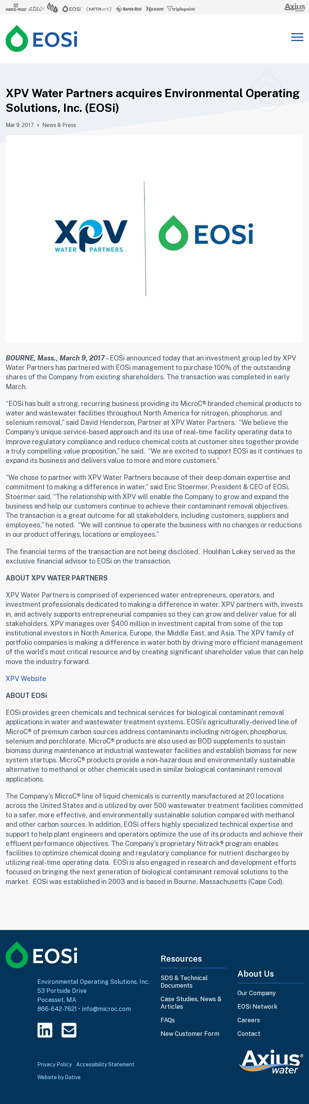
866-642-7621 (57, 1008)
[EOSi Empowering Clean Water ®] (41, 38)
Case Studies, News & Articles (191, 1003)
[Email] (68, 1030)
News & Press (59, 125)
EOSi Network (257, 1006)
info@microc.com (106, 1008)
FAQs (168, 1020)
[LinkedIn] (44, 1030)
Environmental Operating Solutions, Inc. (93, 981)
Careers (248, 1020)
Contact (248, 1033)
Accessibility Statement (105, 1064)
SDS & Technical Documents (184, 981)
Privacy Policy (54, 1064)
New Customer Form (190, 1033)
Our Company (256, 993)
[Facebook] (93, 1030)
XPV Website (26, 679)
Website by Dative (59, 1077)
